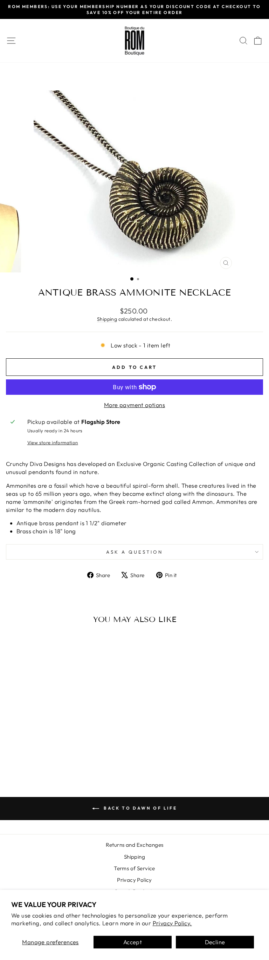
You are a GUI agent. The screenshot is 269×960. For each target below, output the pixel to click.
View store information (52, 442)
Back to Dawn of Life (139, 808)
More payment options (134, 404)
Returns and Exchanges (135, 844)
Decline (215, 942)
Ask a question (134, 552)
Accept (132, 942)
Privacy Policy (134, 880)
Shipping (107, 319)
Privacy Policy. (172, 923)
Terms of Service (134, 868)
